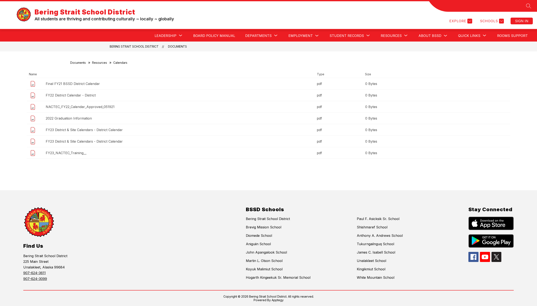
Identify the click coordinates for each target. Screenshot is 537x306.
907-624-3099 (35, 279)
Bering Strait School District (134, 46)
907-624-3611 (34, 273)
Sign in (521, 21)
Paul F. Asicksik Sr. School (378, 219)
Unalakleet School (371, 261)
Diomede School (259, 235)
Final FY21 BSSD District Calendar (73, 84)
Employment (300, 36)
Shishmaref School (372, 227)
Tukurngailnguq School (375, 244)
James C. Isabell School (376, 252)
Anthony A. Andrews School (380, 235)
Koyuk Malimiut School (264, 269)
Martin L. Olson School (264, 261)
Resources (99, 62)
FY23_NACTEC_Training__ (66, 153)
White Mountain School (375, 277)
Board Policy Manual (214, 36)
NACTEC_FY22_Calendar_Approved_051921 (80, 107)
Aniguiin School (258, 244)
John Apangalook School (266, 252)
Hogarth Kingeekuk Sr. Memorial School (278, 277)
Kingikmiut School (371, 269)
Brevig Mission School (263, 227)
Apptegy (278, 300)
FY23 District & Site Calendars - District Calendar (84, 130)
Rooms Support (512, 36)
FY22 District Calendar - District (71, 95)
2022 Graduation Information (69, 118)
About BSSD (429, 36)
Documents (177, 46)
